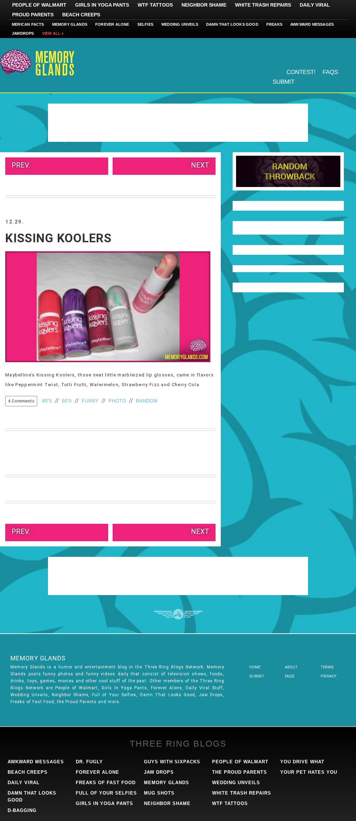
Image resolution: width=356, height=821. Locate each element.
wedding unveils (236, 782)
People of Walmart (39, 5)
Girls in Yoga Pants (102, 5)
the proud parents (239, 772)
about (291, 667)
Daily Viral (315, 5)
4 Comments (21, 401)
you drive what (302, 761)
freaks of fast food (106, 782)
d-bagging (22, 810)
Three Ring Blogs (178, 743)
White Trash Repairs (263, 5)
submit (256, 676)
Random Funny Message (288, 171)
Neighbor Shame (203, 5)
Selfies (145, 24)
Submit (283, 82)
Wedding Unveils (179, 24)
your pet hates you (308, 772)
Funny (90, 401)
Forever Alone (112, 24)
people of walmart (240, 761)
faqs (289, 676)
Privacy (329, 676)
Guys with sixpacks (172, 761)
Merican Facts (28, 24)
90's (67, 401)
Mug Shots (159, 793)
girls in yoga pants (104, 803)
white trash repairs (241, 793)
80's (47, 401)
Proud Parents (33, 14)
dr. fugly (89, 761)
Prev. (20, 165)
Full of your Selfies (106, 793)
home (254, 667)
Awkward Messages (312, 24)
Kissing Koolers (58, 238)
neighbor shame (167, 803)
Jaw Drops (159, 772)
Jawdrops (23, 33)
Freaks (274, 24)
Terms (327, 667)
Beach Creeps (81, 14)
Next (200, 165)
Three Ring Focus (178, 614)
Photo (117, 401)
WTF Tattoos (155, 5)
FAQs (330, 72)
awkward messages (36, 761)
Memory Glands (70, 24)
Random (147, 401)
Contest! (301, 72)
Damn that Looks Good (232, 24)
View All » (53, 33)
